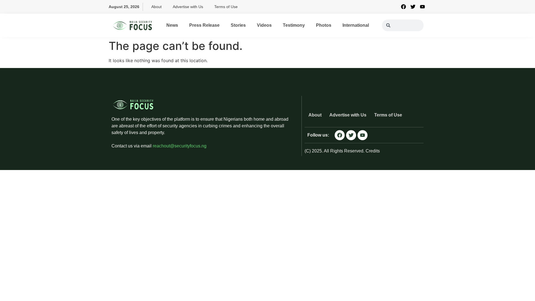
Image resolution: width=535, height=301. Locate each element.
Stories (238, 25)
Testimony (294, 25)
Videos (264, 25)
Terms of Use (226, 6)
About (156, 6)
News (172, 25)
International (355, 25)
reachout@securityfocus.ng (179, 146)
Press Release (204, 25)
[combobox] (403, 25)
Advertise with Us (188, 6)
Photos (323, 25)
